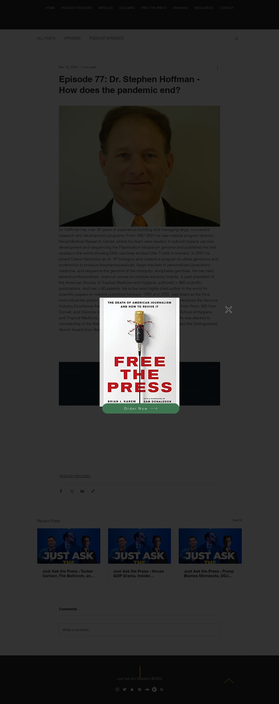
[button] (228, 309)
